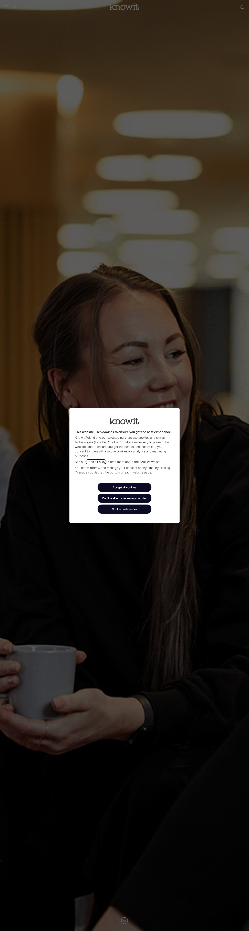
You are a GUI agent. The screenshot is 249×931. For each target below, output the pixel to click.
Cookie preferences (124, 509)
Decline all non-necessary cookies (124, 498)
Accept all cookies (124, 487)
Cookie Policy (96, 462)
